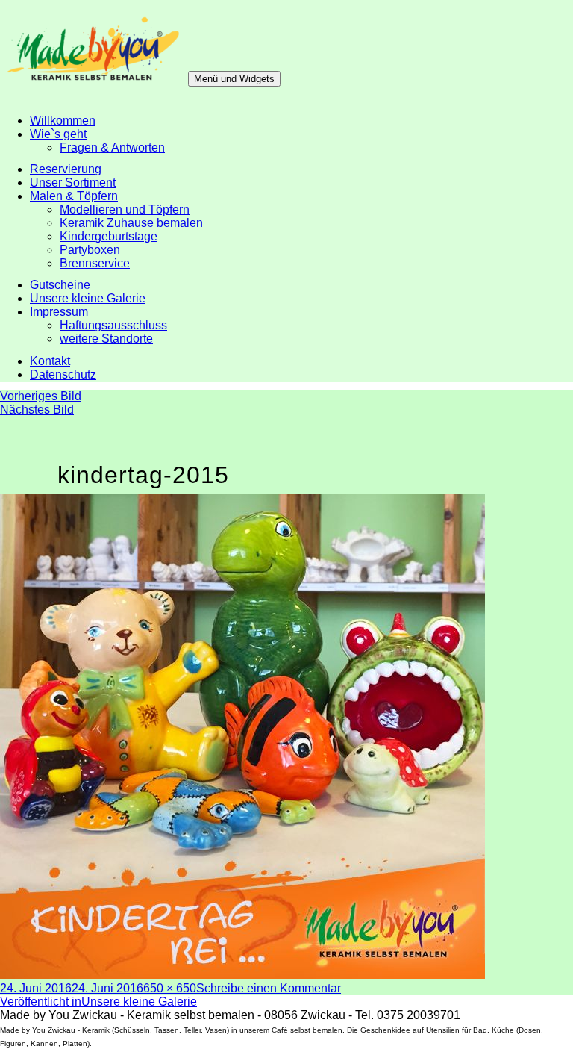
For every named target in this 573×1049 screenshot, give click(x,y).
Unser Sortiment (73, 182)
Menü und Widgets (234, 78)
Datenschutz (63, 374)
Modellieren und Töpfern (125, 209)
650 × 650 (169, 988)
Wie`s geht (58, 134)
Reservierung (65, 169)
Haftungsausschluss (113, 325)
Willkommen (63, 120)
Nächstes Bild (37, 409)
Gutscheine (60, 284)
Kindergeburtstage (108, 236)
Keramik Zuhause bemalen (131, 223)
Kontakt (50, 361)
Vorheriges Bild (40, 396)
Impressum (59, 311)
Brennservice (95, 263)
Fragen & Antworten (112, 147)
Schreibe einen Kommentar (268, 988)
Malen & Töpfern (74, 196)
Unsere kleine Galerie (87, 298)
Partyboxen (90, 249)
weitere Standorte (106, 338)
